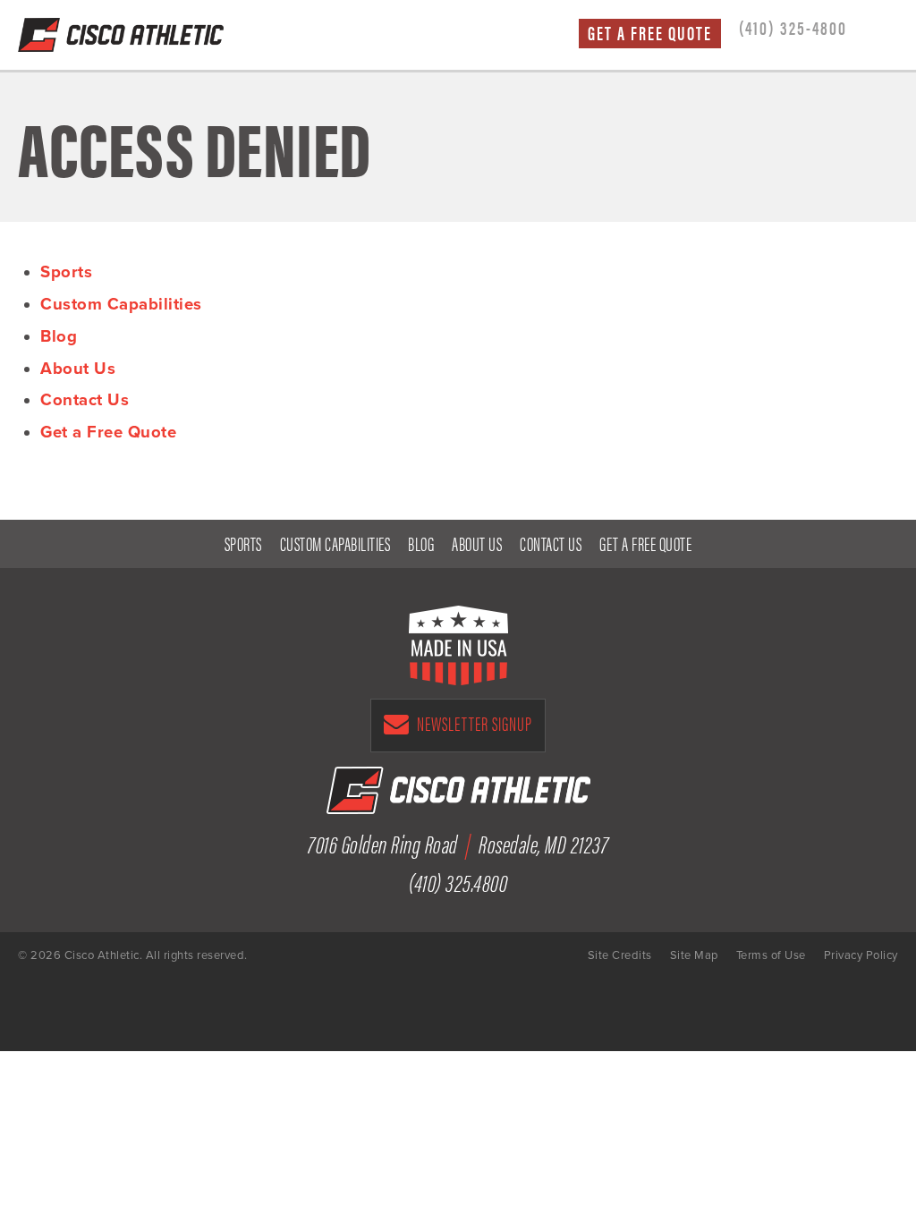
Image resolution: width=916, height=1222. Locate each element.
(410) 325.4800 (458, 881)
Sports (66, 272)
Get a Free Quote (650, 33)
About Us (77, 368)
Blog (58, 336)
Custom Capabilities (121, 304)
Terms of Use (771, 955)
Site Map (694, 955)
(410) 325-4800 (793, 27)
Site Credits (620, 955)
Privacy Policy (861, 955)
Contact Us (84, 400)
